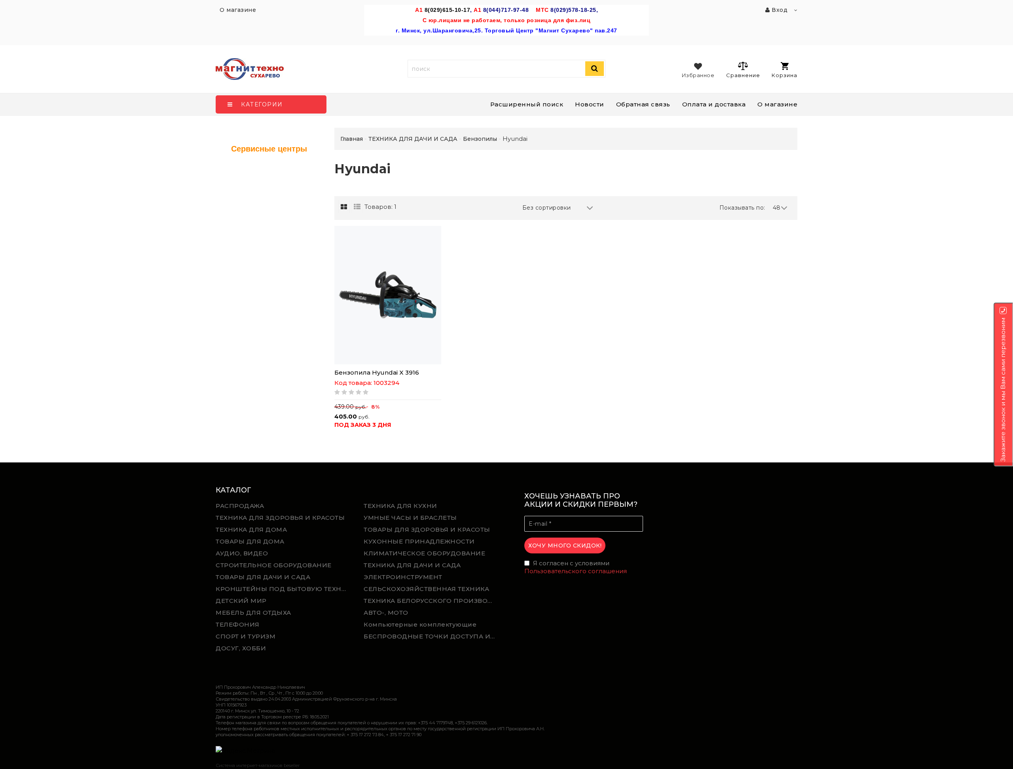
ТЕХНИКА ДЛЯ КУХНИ (400, 506)
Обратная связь (643, 104)
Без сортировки (546, 207)
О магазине (777, 104)
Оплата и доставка (714, 104)
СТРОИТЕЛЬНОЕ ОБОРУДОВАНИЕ (274, 565)
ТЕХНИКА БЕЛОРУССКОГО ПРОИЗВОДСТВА (432, 600)
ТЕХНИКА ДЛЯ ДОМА (251, 529)
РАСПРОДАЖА (240, 506)
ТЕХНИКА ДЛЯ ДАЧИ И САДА (412, 565)
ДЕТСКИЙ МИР (241, 600)
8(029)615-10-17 (447, 10)
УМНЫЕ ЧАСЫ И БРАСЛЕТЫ (410, 517)
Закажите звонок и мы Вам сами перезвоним (1003, 390)
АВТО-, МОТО (386, 612)
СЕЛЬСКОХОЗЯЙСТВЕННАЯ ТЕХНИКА (426, 589)
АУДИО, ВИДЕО (242, 553)
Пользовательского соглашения (575, 571)
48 (777, 207)
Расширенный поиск (526, 104)
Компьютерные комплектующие (420, 624)
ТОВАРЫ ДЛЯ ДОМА (250, 541)
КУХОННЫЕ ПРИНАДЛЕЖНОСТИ (419, 541)
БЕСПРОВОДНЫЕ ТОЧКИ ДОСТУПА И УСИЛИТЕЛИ (432, 636)
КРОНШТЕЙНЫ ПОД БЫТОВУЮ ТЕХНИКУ (284, 589)
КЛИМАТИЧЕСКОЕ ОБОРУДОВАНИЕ (424, 553)
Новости (589, 104)
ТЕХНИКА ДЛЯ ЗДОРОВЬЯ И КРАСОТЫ (280, 517)
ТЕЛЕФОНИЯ (238, 624)
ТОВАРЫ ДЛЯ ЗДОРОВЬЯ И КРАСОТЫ (427, 529)
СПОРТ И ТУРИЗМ (245, 636)
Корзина (784, 75)
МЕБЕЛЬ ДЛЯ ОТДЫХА (253, 612)
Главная (351, 138)
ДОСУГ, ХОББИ (241, 648)
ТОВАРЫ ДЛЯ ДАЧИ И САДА (263, 577)
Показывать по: (742, 207)
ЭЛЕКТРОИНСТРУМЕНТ (403, 577)
